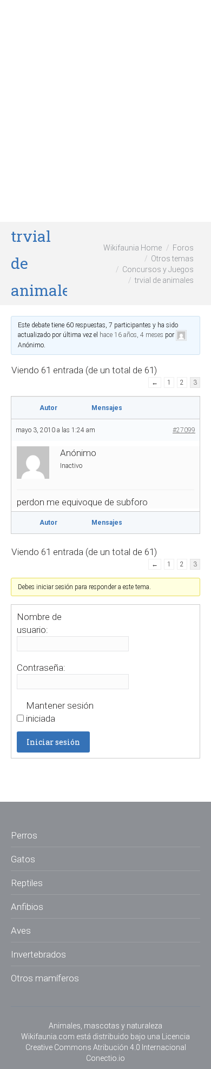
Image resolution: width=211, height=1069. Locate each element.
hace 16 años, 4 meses (131, 335)
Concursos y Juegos (158, 269)
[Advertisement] (105, 110)
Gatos (23, 859)
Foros (183, 247)
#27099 (184, 430)
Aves (21, 930)
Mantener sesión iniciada (60, 712)
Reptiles (27, 882)
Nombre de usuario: (39, 623)
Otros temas (172, 258)
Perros (24, 835)
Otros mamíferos (45, 978)
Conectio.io (105, 1058)
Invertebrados (38, 954)
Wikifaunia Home (132, 247)
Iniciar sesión (53, 742)
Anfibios (27, 906)
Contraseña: (41, 667)
